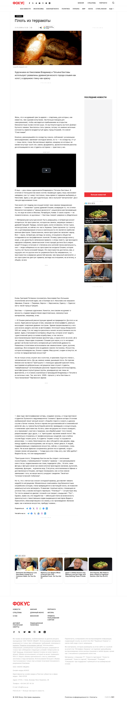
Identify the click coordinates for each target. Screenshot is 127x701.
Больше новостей (98, 195)
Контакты (93, 697)
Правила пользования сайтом (53, 618)
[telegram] (24, 632)
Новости (16, 609)
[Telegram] (36, 3)
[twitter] (19, 632)
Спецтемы (92, 3)
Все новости (25, 9)
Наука (90, 9)
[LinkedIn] (49, 3)
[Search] (113, 2)
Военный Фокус (52, 9)
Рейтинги (103, 3)
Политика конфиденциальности (76, 697)
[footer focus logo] (21, 604)
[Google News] (46, 3)
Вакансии (34, 616)
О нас (15, 616)
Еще (110, 9)
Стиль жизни (101, 9)
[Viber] (43, 3)
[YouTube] (39, 3)
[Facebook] (29, 3)
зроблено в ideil (110, 697)
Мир (83, 9)
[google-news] (39, 632)
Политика (66, 9)
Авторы (51, 612)
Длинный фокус (37, 612)
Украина (76, 9)
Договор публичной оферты (18, 625)
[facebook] (14, 632)
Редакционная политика (36, 624)
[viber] (34, 632)
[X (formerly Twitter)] (32, 3)
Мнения (81, 3)
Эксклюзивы (38, 9)
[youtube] (29, 632)
